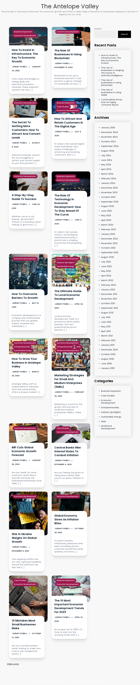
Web (79, 347)
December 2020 (109, 349)
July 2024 (106, 155)
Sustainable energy (65, 266)
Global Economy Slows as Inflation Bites (66, 519)
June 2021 (106, 322)
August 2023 (107, 206)
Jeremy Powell (19, 67)
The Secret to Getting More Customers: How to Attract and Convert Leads (26, 129)
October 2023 (108, 197)
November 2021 (109, 298)
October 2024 (108, 141)
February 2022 (108, 285)
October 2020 (108, 354)
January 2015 (107, 368)
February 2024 (108, 178)
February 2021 (108, 340)
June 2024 (106, 160)
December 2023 (109, 187)
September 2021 (109, 308)
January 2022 (108, 289)
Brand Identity (71, 354)
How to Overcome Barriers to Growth (25, 296)
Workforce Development (68, 350)
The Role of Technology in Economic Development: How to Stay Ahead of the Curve (67, 205)
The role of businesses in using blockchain (67, 54)
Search (98, 28)
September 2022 (109, 252)
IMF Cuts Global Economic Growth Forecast (24, 451)
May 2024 (106, 164)
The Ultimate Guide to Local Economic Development (67, 295)
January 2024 (108, 183)
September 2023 (109, 201)
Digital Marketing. (73, 366)
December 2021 (109, 294)
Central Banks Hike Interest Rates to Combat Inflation (67, 451)
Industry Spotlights (65, 262)
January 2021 (107, 345)
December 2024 (109, 132)
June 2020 (106, 363)
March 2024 (107, 174)
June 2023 (106, 210)
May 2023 (106, 215)
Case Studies (63, 107)
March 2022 (107, 280)
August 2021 (107, 312)
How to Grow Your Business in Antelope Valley (26, 362)
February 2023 (108, 229)
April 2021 (106, 331)
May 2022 (106, 271)
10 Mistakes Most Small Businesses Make (24, 624)
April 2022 (106, 275)
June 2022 (106, 266)
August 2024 (107, 150)
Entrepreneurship (22, 347)
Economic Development (25, 35)
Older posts (13, 664)
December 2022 (109, 238)
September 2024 (110, 146)
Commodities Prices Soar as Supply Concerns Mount (111, 102)
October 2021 (108, 303)
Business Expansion (23, 32)
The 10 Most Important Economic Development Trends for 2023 (69, 606)
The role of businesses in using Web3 (111, 92)
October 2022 (108, 247)
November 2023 (109, 192)
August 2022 (107, 257)
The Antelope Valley (70, 6)
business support (72, 270)
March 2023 (107, 224)
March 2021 (107, 335)
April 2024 (106, 169)
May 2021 (105, 326)
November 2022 (109, 243)
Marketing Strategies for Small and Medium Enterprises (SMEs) (69, 381)
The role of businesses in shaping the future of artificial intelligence (112, 71)
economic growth (64, 281)
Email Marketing (63, 369)
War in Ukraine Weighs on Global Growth (24, 538)
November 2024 (109, 137)
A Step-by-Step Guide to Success (24, 197)
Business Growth (63, 358)
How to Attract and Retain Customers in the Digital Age (68, 122)
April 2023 (106, 220)
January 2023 (108, 234)
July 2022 (106, 261)
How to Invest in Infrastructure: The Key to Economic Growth (25, 55)
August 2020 (107, 359)
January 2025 (108, 127)
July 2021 (105, 317)
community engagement (68, 274)
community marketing (67, 278)
